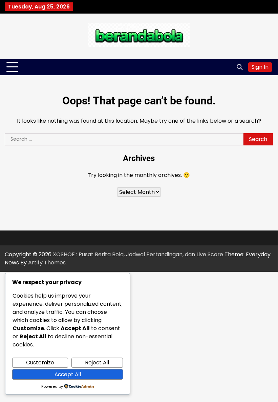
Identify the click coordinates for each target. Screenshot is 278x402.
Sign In (260, 67)
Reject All (97, 362)
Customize (40, 362)
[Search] (240, 67)
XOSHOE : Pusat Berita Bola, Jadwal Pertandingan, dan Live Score (138, 254)
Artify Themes (47, 262)
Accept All (68, 374)
